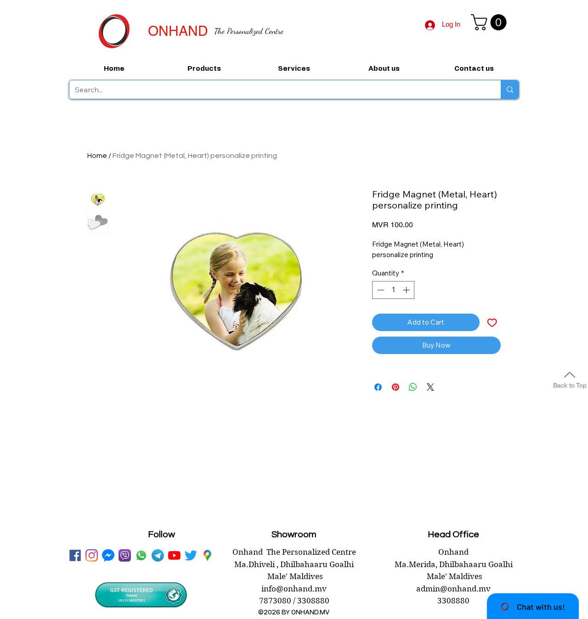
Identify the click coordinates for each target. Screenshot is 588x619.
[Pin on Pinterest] (395, 387)
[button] (490, 22)
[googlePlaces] (207, 555)
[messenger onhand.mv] (108, 555)
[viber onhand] (125, 555)
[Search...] (510, 89)
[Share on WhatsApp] (412, 387)
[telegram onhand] (158, 555)
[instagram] (91, 555)
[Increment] (407, 289)
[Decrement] (379, 289)
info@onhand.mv (294, 588)
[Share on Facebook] (378, 387)
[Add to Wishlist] (492, 323)
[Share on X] (430, 387)
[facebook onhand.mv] (75, 555)
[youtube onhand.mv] (174, 555)
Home (97, 155)
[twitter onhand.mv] (191, 555)
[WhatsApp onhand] (141, 555)
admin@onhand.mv (453, 588)
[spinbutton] (393, 289)
